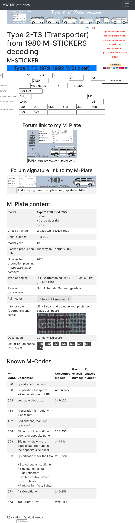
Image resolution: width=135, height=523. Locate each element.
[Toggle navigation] (127, 4)
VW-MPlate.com (16, 5)
